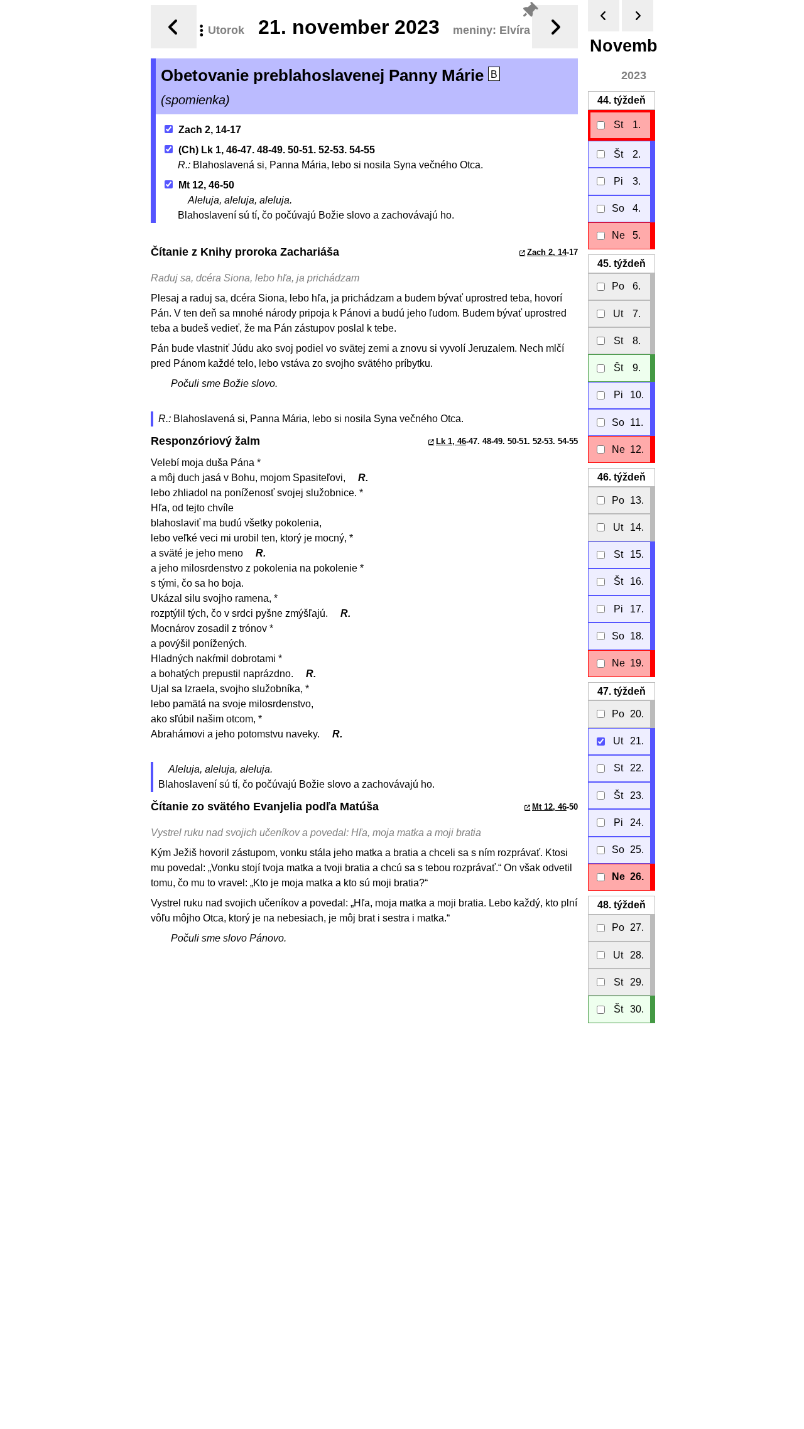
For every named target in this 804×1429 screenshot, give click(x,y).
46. (621, 477)
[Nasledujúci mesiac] (637, 15)
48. (621, 904)
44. (621, 100)
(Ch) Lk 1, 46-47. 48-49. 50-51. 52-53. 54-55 (276, 149)
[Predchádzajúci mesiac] (603, 15)
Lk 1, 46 (451, 441)
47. (621, 691)
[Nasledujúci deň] (555, 26)
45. (621, 263)
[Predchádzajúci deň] (174, 26)
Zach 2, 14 (547, 252)
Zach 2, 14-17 (209, 129)
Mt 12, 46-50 (206, 185)
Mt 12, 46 (549, 807)
